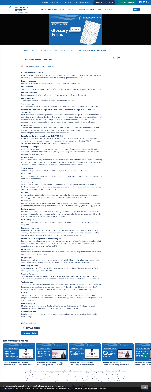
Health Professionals (57, 9)
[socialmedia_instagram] (147, 2)
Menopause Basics (29, 333)
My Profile (69, 2)
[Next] (145, 355)
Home (25, 51)
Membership (83, 9)
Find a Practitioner (104, 2)
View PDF (75, 29)
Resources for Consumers (41, 51)
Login (136, 9)
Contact (99, 9)
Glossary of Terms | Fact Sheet (44, 66)
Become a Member (127, 2)
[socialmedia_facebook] (140, 2)
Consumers (72, 9)
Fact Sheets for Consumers (65, 51)
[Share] (119, 58)
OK (145, 387)
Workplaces (109, 9)
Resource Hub (82, 2)
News (92, 9)
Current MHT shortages (52, 2)
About (43, 9)
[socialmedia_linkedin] (143, 2)
